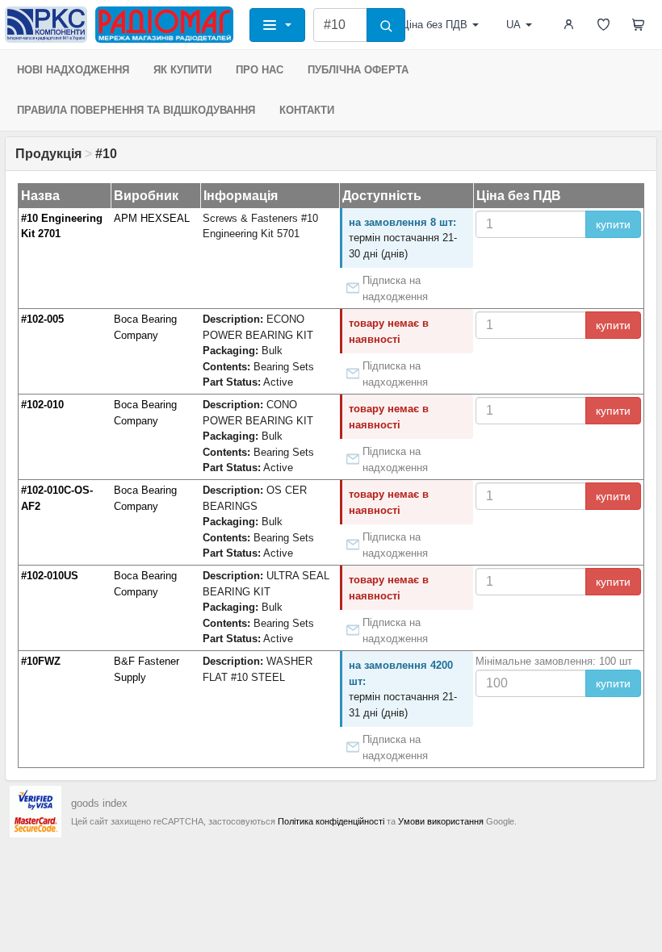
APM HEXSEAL (152, 218)
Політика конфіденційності (331, 821)
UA (513, 25)
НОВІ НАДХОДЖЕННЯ (73, 70)
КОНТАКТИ (306, 110)
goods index (99, 803)
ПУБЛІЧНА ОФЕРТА (358, 70)
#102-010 (42, 405)
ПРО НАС (259, 70)
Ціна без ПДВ (434, 25)
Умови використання (441, 821)
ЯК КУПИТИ (182, 70)
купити (613, 224)
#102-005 (42, 319)
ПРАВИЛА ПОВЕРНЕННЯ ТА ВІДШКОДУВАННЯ (136, 110)
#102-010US (49, 576)
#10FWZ (41, 661)
